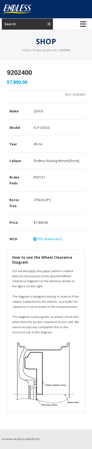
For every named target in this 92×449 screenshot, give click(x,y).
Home (26, 50)
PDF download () (49, 239)
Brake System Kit (45, 50)
